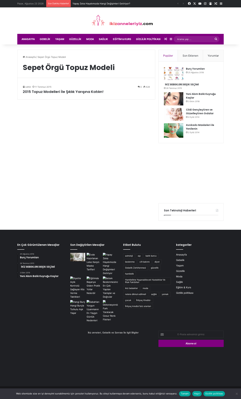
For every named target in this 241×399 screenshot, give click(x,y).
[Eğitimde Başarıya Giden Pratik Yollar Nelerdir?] (94, 285)
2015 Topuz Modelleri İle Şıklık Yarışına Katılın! (63, 91)
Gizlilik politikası (148, 39)
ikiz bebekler (131, 288)
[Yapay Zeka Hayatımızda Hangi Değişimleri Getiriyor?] (110, 264)
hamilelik (129, 273)
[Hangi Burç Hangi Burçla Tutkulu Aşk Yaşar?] (77, 307)
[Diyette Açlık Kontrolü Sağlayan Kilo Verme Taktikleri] (77, 287)
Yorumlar (213, 55)
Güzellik (75, 39)
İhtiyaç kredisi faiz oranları (138, 306)
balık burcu (151, 255)
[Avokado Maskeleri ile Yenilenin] (173, 130)
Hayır (197, 393)
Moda (90, 39)
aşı (139, 255)
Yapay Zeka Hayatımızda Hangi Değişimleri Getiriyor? (101, 3)
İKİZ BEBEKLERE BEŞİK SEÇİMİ (181, 84)
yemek (165, 294)
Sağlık (103, 39)
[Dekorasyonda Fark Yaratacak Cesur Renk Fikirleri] (110, 310)
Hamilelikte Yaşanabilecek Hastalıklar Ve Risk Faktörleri (145, 281)
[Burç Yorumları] (173, 73)
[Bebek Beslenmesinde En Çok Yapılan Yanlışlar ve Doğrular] (110, 287)
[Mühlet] (120, 20)
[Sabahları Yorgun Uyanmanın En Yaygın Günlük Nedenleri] (94, 311)
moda (145, 288)
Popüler (168, 55)
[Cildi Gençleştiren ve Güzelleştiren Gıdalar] (173, 114)
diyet (157, 261)
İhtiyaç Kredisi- (143, 300)
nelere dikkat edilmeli (135, 294)
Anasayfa (28, 39)
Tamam (185, 393)
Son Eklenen (190, 55)
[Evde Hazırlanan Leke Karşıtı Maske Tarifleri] (94, 262)
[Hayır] (236, 393)
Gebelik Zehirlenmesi (135, 267)
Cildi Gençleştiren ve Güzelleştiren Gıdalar (200, 111)
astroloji (129, 255)
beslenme (130, 261)
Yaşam (59, 39)
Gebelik (45, 39)
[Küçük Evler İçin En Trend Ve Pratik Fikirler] (77, 257)
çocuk (128, 300)
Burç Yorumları (195, 69)
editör (28, 87)
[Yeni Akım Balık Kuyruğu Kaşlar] (173, 98)
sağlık (154, 294)
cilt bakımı (145, 261)
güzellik (155, 267)
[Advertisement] (191, 173)
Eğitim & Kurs (122, 39)
